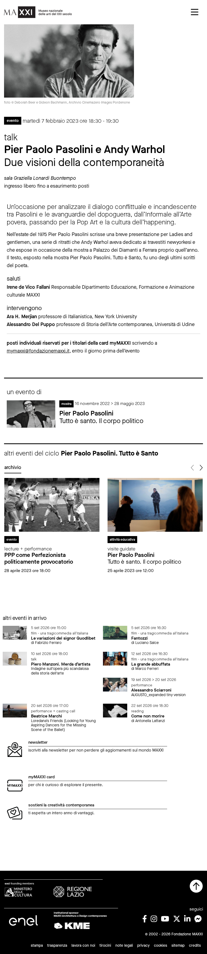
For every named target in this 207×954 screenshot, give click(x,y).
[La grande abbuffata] (115, 658)
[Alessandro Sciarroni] (115, 684)
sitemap (178, 945)
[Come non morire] (115, 710)
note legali (124, 945)
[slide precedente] (192, 468)
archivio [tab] (12, 467)
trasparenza (57, 945)
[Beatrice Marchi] (15, 710)
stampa (37, 945)
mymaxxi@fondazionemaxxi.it (38, 351)
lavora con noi (83, 945)
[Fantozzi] (115, 632)
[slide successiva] (200, 468)
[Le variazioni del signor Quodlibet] (15, 632)
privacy (143, 945)
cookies (160, 945)
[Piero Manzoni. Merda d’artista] (15, 658)
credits (195, 945)
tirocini (105, 945)
